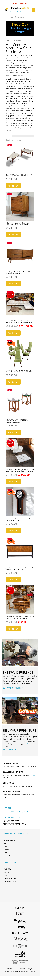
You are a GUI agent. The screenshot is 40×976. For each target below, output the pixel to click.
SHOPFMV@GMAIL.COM (14, 824)
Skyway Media (30, 971)
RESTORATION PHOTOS (12, 688)
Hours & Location (9, 840)
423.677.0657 (13, 821)
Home (7, 40)
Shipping (7, 846)
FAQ (5, 843)
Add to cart (13, 185)
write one (32, 775)
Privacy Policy (8, 856)
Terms (6, 853)
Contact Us (7, 869)
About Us (7, 875)
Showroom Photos (10, 878)
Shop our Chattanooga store (20, 12)
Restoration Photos (10, 882)
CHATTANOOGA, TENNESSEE (20, 811)
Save (10, 145)
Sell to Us (7, 872)
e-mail (25, 744)
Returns (6, 849)
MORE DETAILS (9, 750)
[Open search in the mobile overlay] (20, 17)
